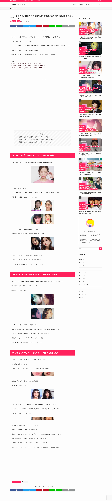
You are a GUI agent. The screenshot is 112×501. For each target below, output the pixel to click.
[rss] (99, 1)
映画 (81, 291)
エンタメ (14, 21)
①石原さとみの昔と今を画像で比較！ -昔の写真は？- (27, 63)
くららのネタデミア (18, 4)
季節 (81, 288)
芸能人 (82, 297)
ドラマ (18, 21)
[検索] (101, 1)
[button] (16, 26)
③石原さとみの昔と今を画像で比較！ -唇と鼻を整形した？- (28, 67)
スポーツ (82, 278)
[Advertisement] (42, 103)
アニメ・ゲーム (84, 269)
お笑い (82, 262)
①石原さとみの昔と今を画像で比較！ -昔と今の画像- (34, 137)
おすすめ (26, 481)
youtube (82, 259)
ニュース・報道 (84, 284)
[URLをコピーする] (68, 26)
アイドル (82, 265)
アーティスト (83, 272)
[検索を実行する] (100, 248)
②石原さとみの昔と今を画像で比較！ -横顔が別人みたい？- (28, 65)
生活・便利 (83, 294)
